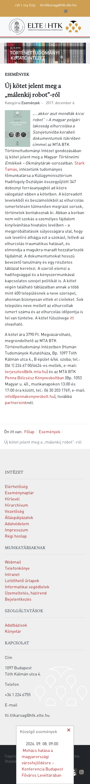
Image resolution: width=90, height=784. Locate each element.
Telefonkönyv (17, 568)
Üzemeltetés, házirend (26, 592)
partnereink (16, 402)
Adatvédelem (17, 523)
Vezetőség (14, 511)
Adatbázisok (16, 625)
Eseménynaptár (19, 492)
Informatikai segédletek (27, 586)
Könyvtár (13, 631)
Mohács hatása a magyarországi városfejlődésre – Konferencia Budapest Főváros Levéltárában (42, 763)
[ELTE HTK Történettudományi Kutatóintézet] (45, 25)
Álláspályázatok (19, 517)
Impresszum (16, 529)
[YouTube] (38, 10)
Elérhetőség (16, 486)
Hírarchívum (16, 505)
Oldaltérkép (14, 761)
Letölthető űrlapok (22, 580)
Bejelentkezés (18, 599)
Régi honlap (16, 535)
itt (72, 317)
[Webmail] (59, 10)
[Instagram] (45, 10)
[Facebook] (24, 10)
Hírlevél (12, 498)
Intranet (12, 574)
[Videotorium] (31, 10)
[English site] (66, 12)
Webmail (13, 561)
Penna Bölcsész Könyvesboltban (34, 377)
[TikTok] (52, 10)
